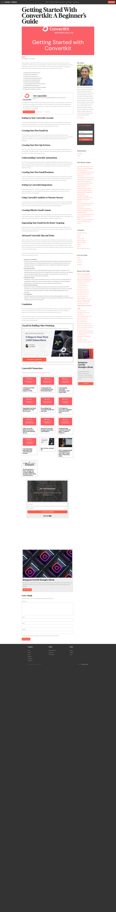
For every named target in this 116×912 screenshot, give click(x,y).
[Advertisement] (47, 533)
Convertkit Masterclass (82, 233)
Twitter (78, 258)
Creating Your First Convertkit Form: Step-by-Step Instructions (47, 389)
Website (24, 629)
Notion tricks (80, 327)
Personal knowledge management (85, 332)
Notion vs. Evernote (82, 329)
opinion (90, 331)
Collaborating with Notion (83, 281)
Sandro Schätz (85, 664)
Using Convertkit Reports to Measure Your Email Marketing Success (29, 431)
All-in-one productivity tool (84, 276)
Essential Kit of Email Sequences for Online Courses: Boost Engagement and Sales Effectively (85, 168)
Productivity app (81, 334)
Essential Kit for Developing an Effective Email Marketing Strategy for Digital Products (85, 210)
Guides (78, 237)
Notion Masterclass (81, 242)
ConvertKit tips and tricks (82, 289)
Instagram (79, 264)
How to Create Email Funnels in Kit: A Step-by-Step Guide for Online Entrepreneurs (85, 216)
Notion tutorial (89, 327)
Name (23, 617)
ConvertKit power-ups (82, 287)
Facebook (79, 260)
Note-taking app (81, 310)
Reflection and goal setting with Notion (84, 337)
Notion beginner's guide (83, 312)
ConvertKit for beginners (83, 285)
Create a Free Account (29, 112)
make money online (84, 307)
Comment (24, 601)
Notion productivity (82, 321)
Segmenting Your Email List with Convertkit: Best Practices (29, 410)
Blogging (80, 280)
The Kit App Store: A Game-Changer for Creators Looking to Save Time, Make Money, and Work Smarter (29, 472)
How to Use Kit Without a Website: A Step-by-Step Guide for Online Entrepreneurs (85, 205)
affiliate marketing (83, 274)
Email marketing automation (83, 292)
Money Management (81, 240)
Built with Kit (47, 516)
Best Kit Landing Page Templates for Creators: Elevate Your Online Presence (85, 221)
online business (82, 331)
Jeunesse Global (80, 238)
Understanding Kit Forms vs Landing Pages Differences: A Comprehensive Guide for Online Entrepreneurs (85, 179)
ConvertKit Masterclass (42, 372)
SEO (85, 340)
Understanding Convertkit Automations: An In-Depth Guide (64, 390)
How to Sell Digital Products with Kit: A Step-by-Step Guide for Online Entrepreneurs (85, 173)
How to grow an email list (47, 449)
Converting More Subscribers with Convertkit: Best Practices (27, 451)
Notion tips (89, 325)
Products (79, 244)
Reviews (79, 246)
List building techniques (82, 303)
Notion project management (84, 323)
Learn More (85, 383)
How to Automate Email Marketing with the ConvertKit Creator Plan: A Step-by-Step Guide (65, 453)
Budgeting (88, 280)
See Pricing (39, 112)
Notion (78, 155)
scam (79, 340)
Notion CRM (80, 314)
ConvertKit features (81, 283)
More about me (80, 117)
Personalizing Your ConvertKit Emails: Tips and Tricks (47, 410)
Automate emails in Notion (83, 278)
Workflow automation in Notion (84, 341)
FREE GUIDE (111, 2)
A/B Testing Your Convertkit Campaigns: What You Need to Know (65, 410)
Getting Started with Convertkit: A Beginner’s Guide (28, 389)
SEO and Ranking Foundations (83, 248)
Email (23, 623)
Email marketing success (82, 296)
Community (79, 262)
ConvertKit (79, 153)
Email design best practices (83, 291)
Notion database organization (84, 316)
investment (88, 298)
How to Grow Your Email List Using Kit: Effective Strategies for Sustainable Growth (85, 184)
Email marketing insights (82, 294)
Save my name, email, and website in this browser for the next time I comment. (41, 635)
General (79, 235)
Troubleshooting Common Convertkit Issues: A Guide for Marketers (65, 431)
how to (81, 299)
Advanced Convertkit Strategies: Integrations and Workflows (47, 430)
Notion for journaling (82, 318)
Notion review (81, 325)
